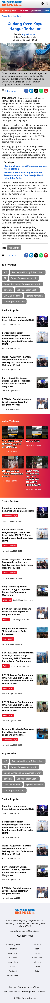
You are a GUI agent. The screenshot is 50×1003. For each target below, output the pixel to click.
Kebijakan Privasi (12, 991)
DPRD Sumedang (12, 295)
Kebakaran (14, 247)
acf (5, 272)
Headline (16, 16)
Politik (6, 619)
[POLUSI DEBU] (37, 432)
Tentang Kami (28, 991)
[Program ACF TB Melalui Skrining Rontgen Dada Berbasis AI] (42, 632)
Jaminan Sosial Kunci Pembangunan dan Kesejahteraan (25, 167)
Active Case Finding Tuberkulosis (27, 272)
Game (37, 953)
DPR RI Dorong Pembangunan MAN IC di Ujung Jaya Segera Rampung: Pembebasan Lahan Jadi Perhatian (18, 679)
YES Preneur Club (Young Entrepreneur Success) (12, 474)
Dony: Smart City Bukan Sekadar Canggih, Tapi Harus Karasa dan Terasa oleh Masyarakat (17, 382)
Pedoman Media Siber (28, 987)
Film (37, 949)
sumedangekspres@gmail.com (25, 931)
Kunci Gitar (37, 957)
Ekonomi (7, 600)
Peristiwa (24, 10)
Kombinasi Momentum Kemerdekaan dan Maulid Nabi (18, 319)
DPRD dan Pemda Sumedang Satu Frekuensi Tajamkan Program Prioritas (16, 402)
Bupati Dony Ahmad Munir (24, 278)
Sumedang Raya (9, 10)
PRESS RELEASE (9, 545)
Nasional (13, 957)
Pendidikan (8, 639)
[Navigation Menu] (47, 3)
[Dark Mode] (42, 3)
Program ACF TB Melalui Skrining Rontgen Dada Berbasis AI (14, 631)
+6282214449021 (25, 935)
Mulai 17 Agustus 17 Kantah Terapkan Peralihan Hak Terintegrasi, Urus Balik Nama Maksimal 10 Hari (17, 361)
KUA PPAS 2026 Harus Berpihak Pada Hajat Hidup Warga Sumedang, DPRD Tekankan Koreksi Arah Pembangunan (18, 657)
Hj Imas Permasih (34, 295)
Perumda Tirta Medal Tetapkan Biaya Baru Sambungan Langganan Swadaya (18, 732)
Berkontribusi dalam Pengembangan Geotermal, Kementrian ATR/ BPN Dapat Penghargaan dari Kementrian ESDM (17, 338)
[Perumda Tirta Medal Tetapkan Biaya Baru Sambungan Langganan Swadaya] (42, 733)
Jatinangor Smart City (14, 301)
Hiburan (37, 944)
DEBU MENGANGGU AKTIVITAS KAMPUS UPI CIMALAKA (12, 444)
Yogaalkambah (29, 34)
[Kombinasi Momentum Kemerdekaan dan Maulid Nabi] (42, 321)
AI (5, 278)
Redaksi (41, 991)
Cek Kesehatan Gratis (27, 289)
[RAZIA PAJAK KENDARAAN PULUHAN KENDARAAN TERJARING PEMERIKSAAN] (37, 462)
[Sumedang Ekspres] (12, 3)
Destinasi (13, 971)
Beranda (6, 16)
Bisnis (13, 966)
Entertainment (13, 975)
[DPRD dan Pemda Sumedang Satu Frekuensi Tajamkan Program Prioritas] (42, 403)
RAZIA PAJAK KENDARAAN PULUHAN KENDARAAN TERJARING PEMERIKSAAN (33, 478)
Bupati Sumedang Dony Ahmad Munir (22, 284)
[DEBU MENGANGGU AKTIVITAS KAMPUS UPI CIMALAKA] (13, 432)
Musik (37, 966)
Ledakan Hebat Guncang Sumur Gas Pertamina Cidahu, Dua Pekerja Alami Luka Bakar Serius (23, 175)
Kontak (12, 987)
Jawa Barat (36, 10)
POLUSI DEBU (33, 441)
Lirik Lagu (37, 962)
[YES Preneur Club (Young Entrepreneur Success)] (13, 462)
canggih (8, 289)
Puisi (37, 971)
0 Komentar (10, 91)
